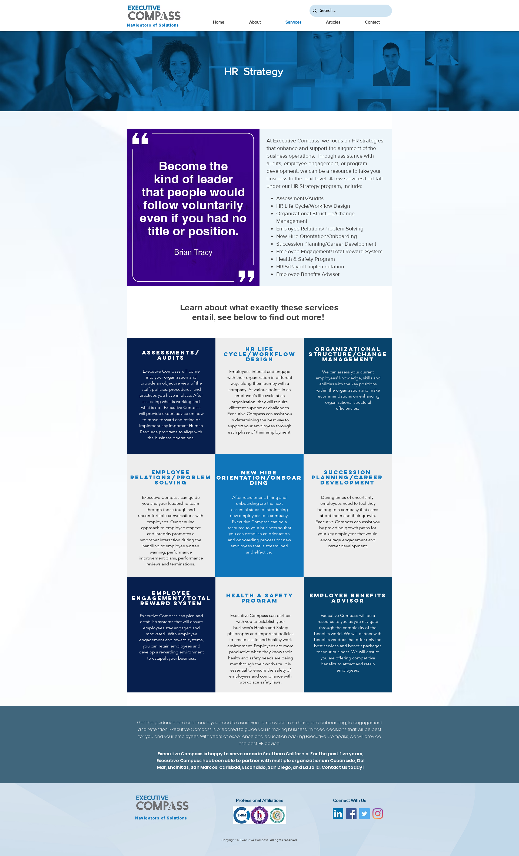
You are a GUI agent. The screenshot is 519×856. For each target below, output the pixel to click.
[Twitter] (364, 813)
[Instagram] (377, 813)
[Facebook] (351, 813)
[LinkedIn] (338, 813)
